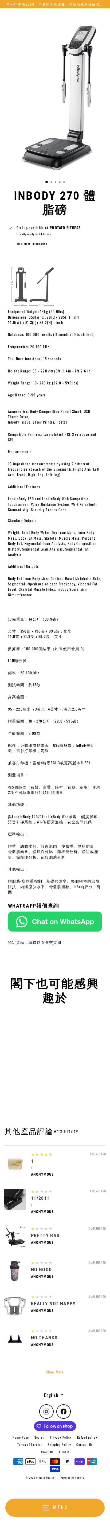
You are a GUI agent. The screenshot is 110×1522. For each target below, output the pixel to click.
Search (39, 1437)
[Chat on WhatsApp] (55, 921)
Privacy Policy (61, 1437)
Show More (55, 1372)
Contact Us (84, 1444)
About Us (47, 1452)
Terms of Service (29, 1444)
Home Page (21, 1437)
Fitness (64, 1452)
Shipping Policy (59, 1444)
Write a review (66, 1131)
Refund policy (87, 1437)
